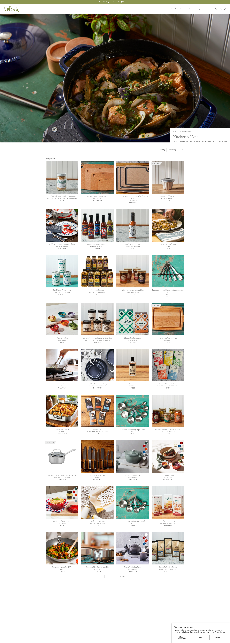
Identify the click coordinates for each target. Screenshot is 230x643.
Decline (217, 638)
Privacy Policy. (220, 632)
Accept (199, 638)
